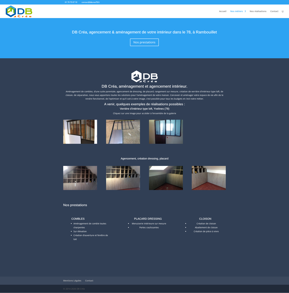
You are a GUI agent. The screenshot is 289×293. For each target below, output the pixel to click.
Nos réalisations (258, 11)
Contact (274, 11)
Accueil (222, 11)
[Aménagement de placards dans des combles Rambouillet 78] (80, 189)
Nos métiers (236, 11)
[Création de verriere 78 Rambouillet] (123, 143)
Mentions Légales (72, 280)
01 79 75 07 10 (71, 2)
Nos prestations (144, 42)
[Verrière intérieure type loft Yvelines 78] (80, 143)
